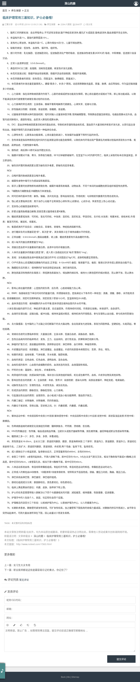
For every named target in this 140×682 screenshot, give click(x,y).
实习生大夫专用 (17, 565)
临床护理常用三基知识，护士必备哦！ (29, 17)
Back (63, 676)
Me (68, 676)
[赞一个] (21, 625)
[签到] (14, 625)
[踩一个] (28, 625)
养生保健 (16, 10)
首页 (5, 10)
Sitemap (75, 676)
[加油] (35, 625)
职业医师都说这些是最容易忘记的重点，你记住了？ (36, 569)
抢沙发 (89, 24)
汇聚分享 (8, 24)
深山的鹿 (70, 3)
